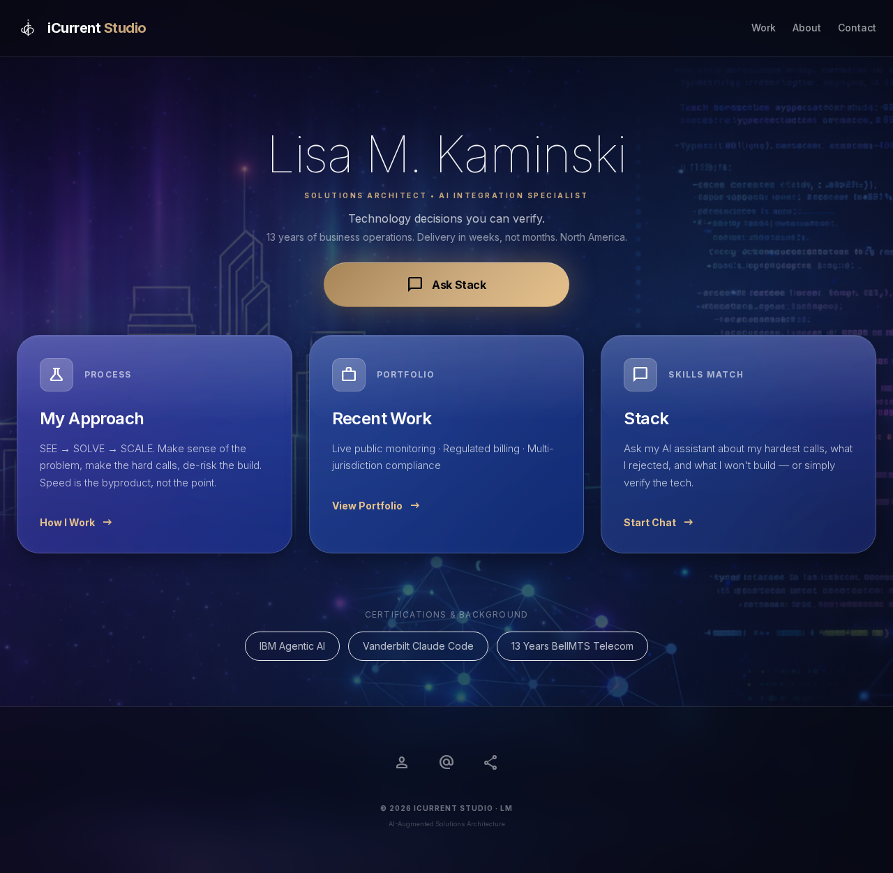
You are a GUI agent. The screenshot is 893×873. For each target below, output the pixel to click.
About (807, 27)
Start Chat (660, 523)
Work (763, 27)
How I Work (77, 523)
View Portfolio (377, 506)
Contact (857, 27)
